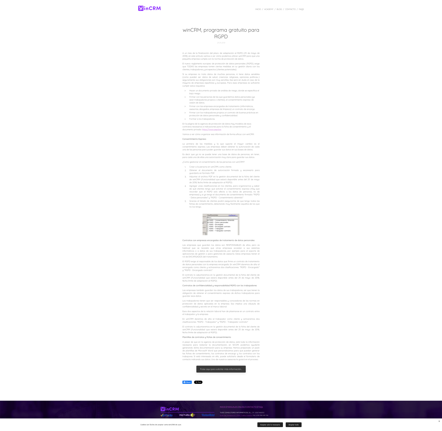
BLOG (242, 407)
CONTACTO (251, 407)
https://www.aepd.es (211, 129)
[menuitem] (259, 9)
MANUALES (232, 407)
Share (188, 382)
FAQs (260, 407)
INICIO (223, 407)
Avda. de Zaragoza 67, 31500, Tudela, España (236, 415)
